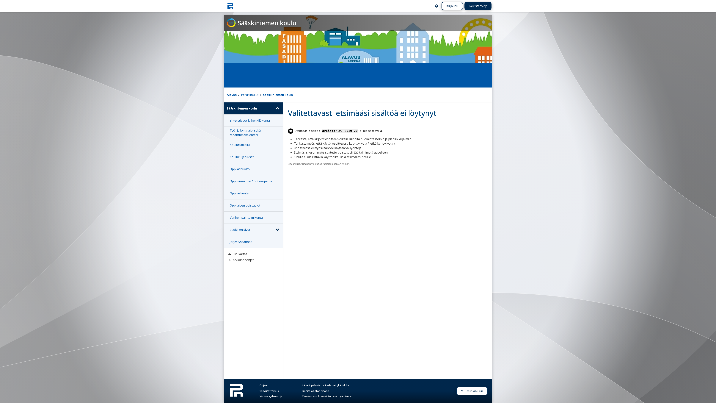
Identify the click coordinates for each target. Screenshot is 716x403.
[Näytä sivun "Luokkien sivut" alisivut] (277, 230)
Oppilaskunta (239, 193)
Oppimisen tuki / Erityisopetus (251, 181)
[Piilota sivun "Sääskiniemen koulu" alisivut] (277, 108)
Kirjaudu (452, 6)
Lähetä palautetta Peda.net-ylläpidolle (325, 385)
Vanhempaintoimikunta (246, 217)
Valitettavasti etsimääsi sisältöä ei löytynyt (362, 113)
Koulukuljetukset (242, 157)
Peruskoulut (249, 95)
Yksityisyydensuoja (271, 396)
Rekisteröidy (478, 6)
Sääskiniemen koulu (278, 95)
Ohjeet (264, 385)
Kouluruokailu (240, 145)
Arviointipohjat (243, 260)
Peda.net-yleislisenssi (340, 396)
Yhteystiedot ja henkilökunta (250, 120)
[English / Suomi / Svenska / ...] (436, 6)
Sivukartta (240, 254)
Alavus (232, 95)
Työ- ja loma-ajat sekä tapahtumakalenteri (245, 132)
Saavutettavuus (269, 391)
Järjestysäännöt (241, 242)
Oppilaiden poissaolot (245, 205)
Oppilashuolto (240, 169)
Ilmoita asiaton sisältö (315, 391)
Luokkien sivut (240, 230)
